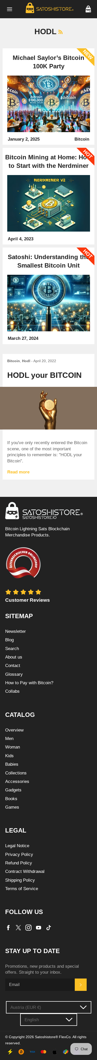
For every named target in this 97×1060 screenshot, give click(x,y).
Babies (11, 764)
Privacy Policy (19, 854)
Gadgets (13, 790)
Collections (16, 773)
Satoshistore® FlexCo (53, 1037)
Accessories (17, 781)
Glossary (14, 674)
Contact (12, 665)
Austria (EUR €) (25, 1007)
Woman (12, 747)
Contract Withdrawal (24, 871)
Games (12, 807)
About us (13, 657)
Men (9, 738)
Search (12, 648)
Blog (9, 639)
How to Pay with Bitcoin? (29, 682)
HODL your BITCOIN (44, 375)
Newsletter (15, 631)
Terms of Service (21, 888)
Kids (9, 755)
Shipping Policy (20, 880)
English (32, 1019)
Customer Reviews (27, 600)
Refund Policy (18, 863)
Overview (14, 730)
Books (11, 798)
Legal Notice (17, 845)
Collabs (12, 691)
